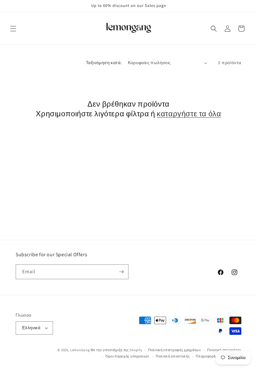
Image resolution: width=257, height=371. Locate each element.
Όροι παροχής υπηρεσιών (127, 356)
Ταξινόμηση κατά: (103, 62)
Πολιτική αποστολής (173, 356)
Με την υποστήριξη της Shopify (116, 350)
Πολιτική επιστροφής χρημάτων (174, 350)
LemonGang (80, 350)
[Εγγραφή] (121, 271)
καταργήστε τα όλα (189, 114)
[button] (13, 29)
